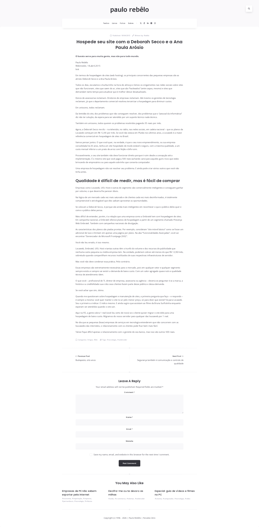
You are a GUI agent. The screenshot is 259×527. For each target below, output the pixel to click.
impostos (87, 498)
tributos (89, 501)
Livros (114, 23)
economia (67, 498)
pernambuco (68, 501)
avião (112, 498)
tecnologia (112, 340)
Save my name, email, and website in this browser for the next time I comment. (131, 454)
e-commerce (121, 498)
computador (168, 498)
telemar (131, 498)
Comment (129, 392)
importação (77, 498)
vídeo (188, 498)
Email (129, 429)
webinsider (123, 340)
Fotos (122, 23)
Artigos (90, 340)
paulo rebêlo (129, 9)
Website (129, 441)
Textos (106, 23)
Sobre (130, 23)
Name (129, 417)
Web (95, 340)
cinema (159, 498)
